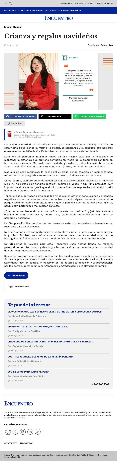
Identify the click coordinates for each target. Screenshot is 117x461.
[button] (20, 116)
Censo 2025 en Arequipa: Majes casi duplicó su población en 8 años (42, 10)
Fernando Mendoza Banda (27, 346)
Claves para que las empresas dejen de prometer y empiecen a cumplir (55, 311)
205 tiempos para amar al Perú (28, 371)
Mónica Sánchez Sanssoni (29, 132)
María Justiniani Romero (26, 361)
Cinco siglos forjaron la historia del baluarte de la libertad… (51, 341)
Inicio (7, 27)
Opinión (17, 27)
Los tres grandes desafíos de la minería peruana (40, 356)
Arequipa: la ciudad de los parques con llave (38, 326)
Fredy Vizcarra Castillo (26, 331)
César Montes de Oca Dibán (28, 376)
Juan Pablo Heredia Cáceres (29, 316)
